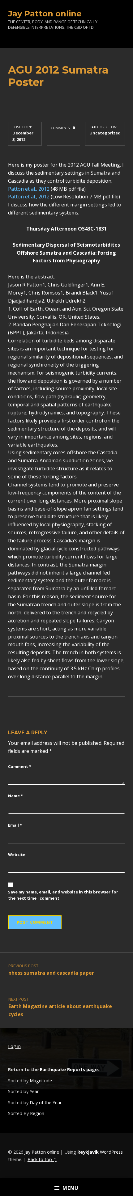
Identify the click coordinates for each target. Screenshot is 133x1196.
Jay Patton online (45, 13)
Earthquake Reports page (69, 1069)
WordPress (111, 1152)
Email (15, 825)
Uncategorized (105, 133)
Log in (14, 1046)
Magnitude (41, 1081)
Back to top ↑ (42, 1159)
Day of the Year (46, 1102)
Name (15, 796)
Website (16, 854)
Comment (19, 766)
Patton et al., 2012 (29, 188)
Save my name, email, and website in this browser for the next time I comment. (63, 895)
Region (37, 1113)
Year (34, 1091)
